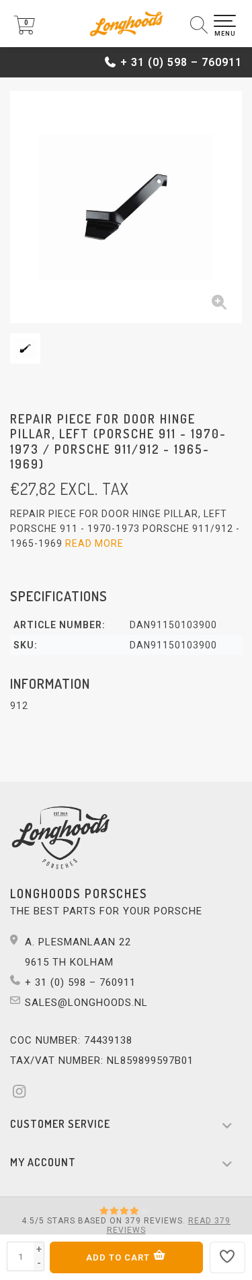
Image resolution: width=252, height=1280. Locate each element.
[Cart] (24, 31)
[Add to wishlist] (228, 1257)
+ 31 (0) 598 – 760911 (181, 62)
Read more (94, 543)
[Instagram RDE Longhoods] (23, 1093)
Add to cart (119, 1257)
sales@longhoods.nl (86, 1003)
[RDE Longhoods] (126, 23)
